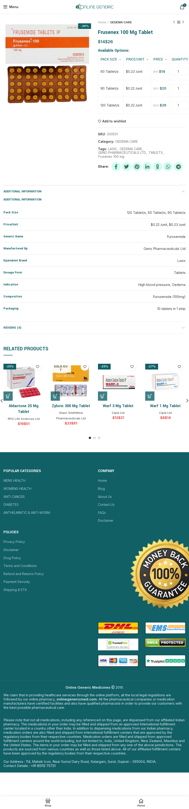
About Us (105, 497)
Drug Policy (12, 558)
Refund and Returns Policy (23, 574)
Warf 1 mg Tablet (165, 406)
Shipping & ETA (15, 590)
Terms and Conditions (20, 566)
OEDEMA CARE (121, 22)
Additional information (22, 191)
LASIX (112, 149)
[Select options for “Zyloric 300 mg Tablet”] (55, 396)
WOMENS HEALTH (17, 489)
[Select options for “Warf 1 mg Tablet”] (149, 396)
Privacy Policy (14, 542)
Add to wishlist (114, 121)
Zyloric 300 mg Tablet (71, 406)
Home (102, 22)
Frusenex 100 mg (111, 156)
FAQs (102, 513)
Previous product (174, 22)
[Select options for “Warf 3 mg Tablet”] (102, 396)
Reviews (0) (12, 328)
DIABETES (11, 504)
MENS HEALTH (14, 480)
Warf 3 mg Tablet (118, 406)
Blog (101, 489)
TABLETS (156, 153)
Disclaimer (105, 520)
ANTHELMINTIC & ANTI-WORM (26, 513)
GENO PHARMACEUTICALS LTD (122, 153)
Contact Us (106, 504)
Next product (183, 22)
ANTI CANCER (14, 497)
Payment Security (16, 582)
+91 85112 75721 (43, 766)
